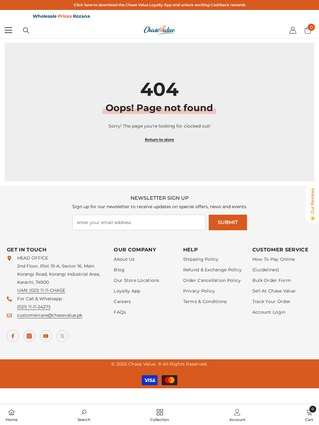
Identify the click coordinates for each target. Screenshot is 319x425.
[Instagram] (29, 336)
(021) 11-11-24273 (33, 307)
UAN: (23, 290)
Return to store (159, 139)
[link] (84, 415)
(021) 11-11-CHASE (47, 290)
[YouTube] (46, 336)
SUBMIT (228, 222)
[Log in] (292, 30)
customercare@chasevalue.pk (49, 315)
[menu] (8, 30)
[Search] (26, 30)
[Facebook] (13, 336)
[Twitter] (62, 336)
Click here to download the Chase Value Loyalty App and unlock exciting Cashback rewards (159, 4)
